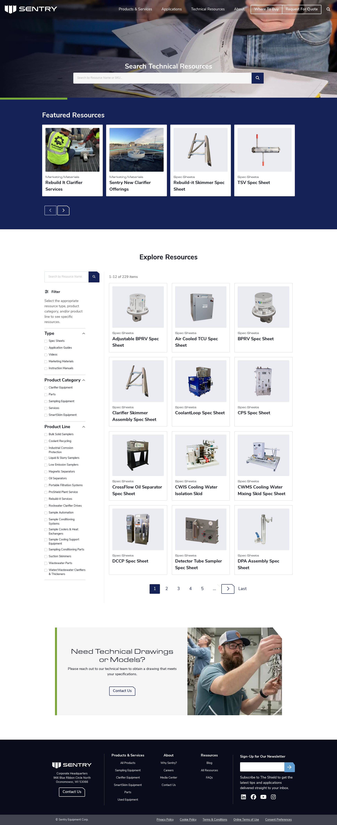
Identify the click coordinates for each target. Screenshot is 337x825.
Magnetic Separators (62, 471)
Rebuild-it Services (60, 499)
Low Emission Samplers (63, 464)
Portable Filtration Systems (66, 485)
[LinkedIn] (243, 798)
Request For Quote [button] (302, 9)
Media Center (168, 777)
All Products (127, 763)
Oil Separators (58, 478)
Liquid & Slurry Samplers (64, 458)
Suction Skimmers (60, 556)
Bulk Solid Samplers (61, 434)
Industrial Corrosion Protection (61, 450)
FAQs (209, 777)
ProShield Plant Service (63, 492)
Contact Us (122, 691)
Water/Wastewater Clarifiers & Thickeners (67, 572)
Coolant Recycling (60, 441)
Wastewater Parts (60, 563)
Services (54, 408)
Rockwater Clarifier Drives (65, 505)
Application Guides (60, 347)
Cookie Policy (188, 819)
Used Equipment (128, 799)
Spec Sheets (57, 341)
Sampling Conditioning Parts (66, 549)
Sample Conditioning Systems (61, 521)
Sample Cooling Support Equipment (64, 542)
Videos (53, 354)
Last (242, 589)
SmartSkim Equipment (63, 415)
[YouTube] (263, 798)
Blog (209, 763)
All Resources (209, 770)
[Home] (31, 9)
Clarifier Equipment (61, 387)
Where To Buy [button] (266, 9)
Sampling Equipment (61, 401)
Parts (52, 394)
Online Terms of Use (246, 819)
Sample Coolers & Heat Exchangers (63, 531)
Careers (169, 770)
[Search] (258, 78)
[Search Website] (328, 9)
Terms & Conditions (215, 819)
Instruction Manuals (61, 368)
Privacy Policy (165, 819)
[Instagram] (273, 798)
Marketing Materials (61, 361)
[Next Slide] (63, 210)
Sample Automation (61, 512)
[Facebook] (253, 798)
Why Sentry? (169, 763)
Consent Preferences (278, 819)
